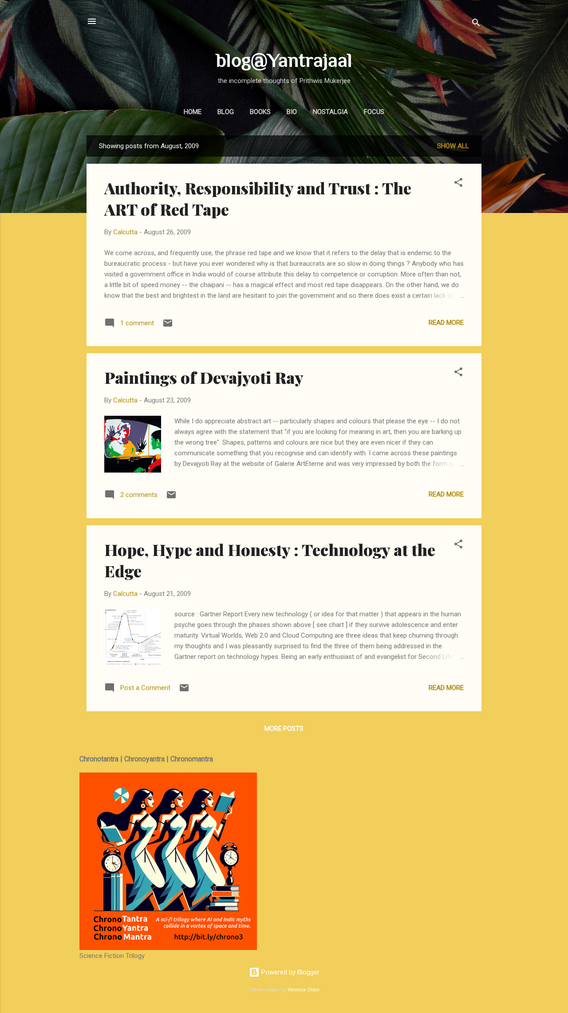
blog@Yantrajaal (284, 60)
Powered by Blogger (290, 972)
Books (260, 112)
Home (192, 112)
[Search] (476, 24)
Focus (374, 112)
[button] (458, 184)
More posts (284, 728)
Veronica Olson (304, 990)
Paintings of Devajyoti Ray (204, 377)
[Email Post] (167, 326)
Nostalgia (330, 112)
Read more (446, 323)
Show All (453, 146)
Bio (292, 112)
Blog (225, 112)
